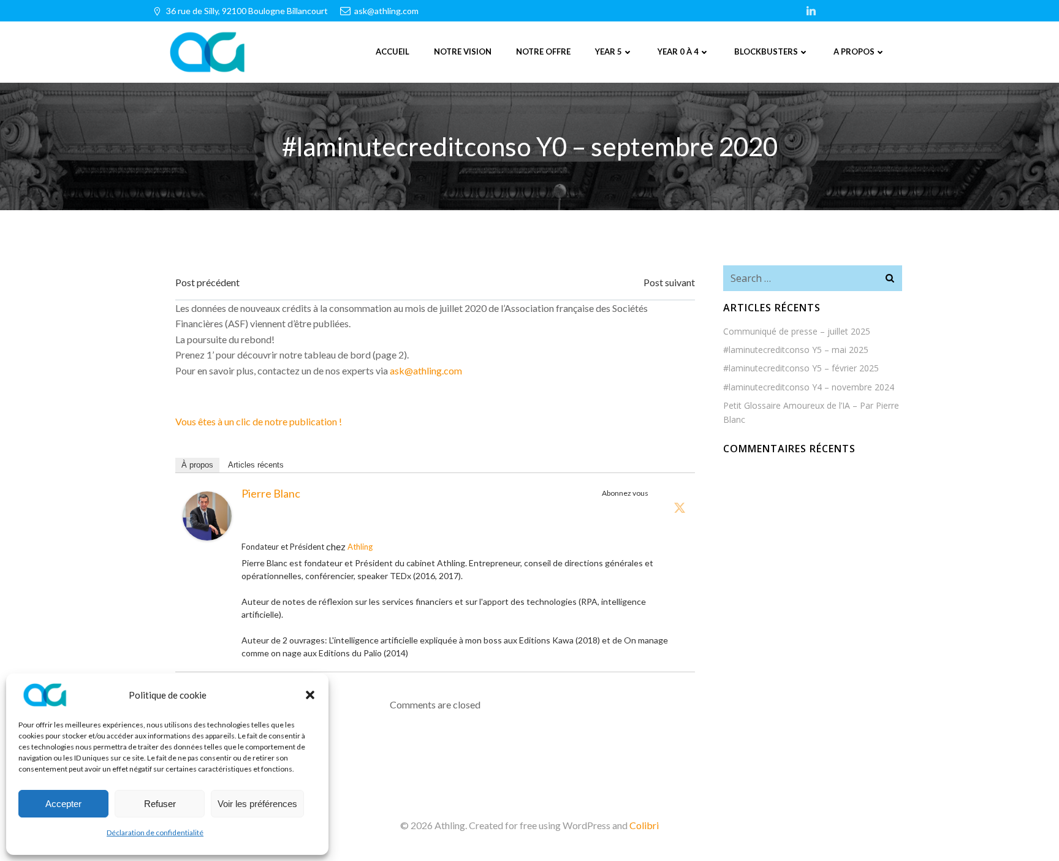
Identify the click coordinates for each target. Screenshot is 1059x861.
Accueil (392, 51)
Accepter (63, 803)
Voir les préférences (257, 803)
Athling (360, 547)
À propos (197, 464)
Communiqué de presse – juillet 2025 (796, 331)
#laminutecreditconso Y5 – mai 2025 (795, 349)
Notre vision (463, 51)
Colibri (644, 825)
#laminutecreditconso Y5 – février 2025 (801, 368)
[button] (310, 695)
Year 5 (608, 51)
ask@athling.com (426, 370)
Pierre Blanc (270, 493)
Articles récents (256, 464)
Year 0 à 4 (678, 51)
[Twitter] (679, 507)
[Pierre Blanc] (207, 514)
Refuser (160, 803)
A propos (854, 51)
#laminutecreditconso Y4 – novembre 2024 (808, 387)
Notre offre (543, 51)
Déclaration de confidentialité (155, 832)
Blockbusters (766, 51)
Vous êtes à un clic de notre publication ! (258, 421)
